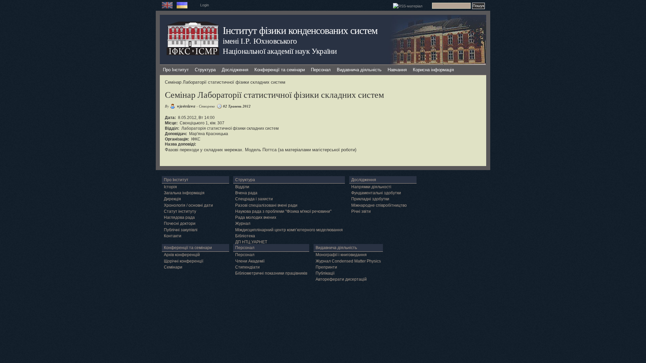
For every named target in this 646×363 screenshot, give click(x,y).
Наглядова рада (179, 217)
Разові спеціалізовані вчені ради (266, 205)
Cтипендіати (247, 267)
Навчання (397, 69)
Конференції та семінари (279, 69)
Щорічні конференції (183, 261)
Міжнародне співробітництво (379, 205)
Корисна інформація (433, 69)
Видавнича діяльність (359, 69)
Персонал (321, 69)
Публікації (325, 273)
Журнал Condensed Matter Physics (348, 261)
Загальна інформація (184, 193)
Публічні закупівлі (181, 230)
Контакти (172, 236)
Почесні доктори (179, 223)
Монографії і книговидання (341, 254)
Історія (170, 187)
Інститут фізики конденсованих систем (300, 30)
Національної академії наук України (280, 51)
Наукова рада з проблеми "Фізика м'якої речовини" (283, 211)
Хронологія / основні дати (188, 205)
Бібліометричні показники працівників (271, 273)
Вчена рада (246, 193)
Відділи (242, 187)
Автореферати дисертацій (341, 279)
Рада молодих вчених (255, 217)
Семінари (173, 267)
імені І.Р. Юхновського (260, 41)
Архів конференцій (182, 254)
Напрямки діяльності (371, 187)
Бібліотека (245, 236)
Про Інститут (176, 69)
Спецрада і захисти (254, 199)
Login (204, 5)
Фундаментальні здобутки (376, 193)
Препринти (326, 267)
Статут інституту (180, 211)
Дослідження (235, 69)
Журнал (242, 223)
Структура (205, 69)
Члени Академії (249, 261)
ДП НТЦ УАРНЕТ (251, 242)
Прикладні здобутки (370, 199)
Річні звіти (361, 211)
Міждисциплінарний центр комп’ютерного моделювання (289, 230)
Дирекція (172, 199)
